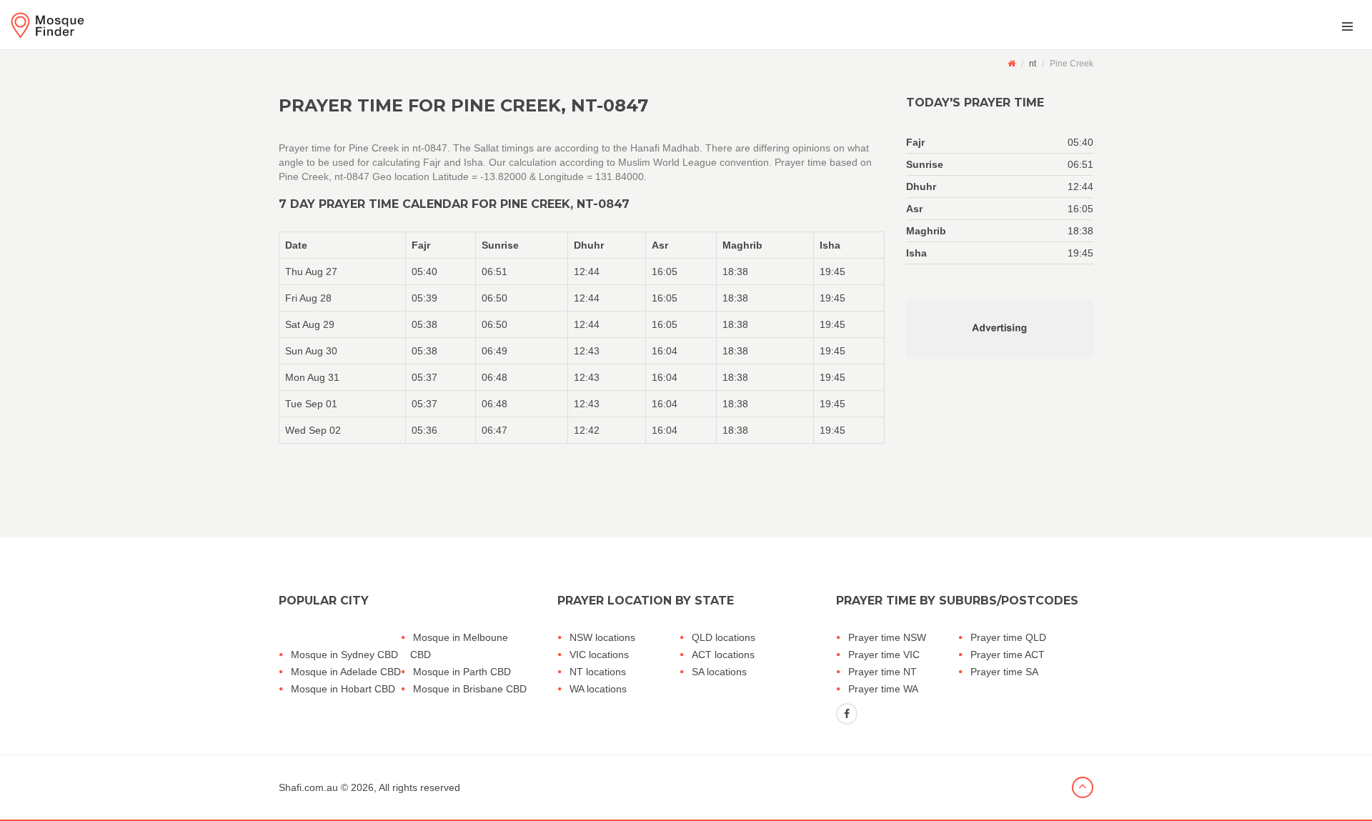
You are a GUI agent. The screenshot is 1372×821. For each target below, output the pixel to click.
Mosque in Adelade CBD (346, 671)
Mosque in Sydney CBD (344, 654)
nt (1032, 64)
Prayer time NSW (887, 637)
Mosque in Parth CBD (462, 671)
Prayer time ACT (1007, 654)
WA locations (598, 689)
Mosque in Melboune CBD (459, 646)
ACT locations (723, 654)
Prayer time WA (883, 689)
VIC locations (599, 654)
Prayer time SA (1004, 671)
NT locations (598, 671)
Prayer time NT (882, 671)
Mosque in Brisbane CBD (470, 689)
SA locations (719, 671)
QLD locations (723, 637)
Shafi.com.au (308, 787)
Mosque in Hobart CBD (343, 689)
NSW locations (602, 637)
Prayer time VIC (884, 654)
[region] (582, 338)
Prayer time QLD (1008, 637)
